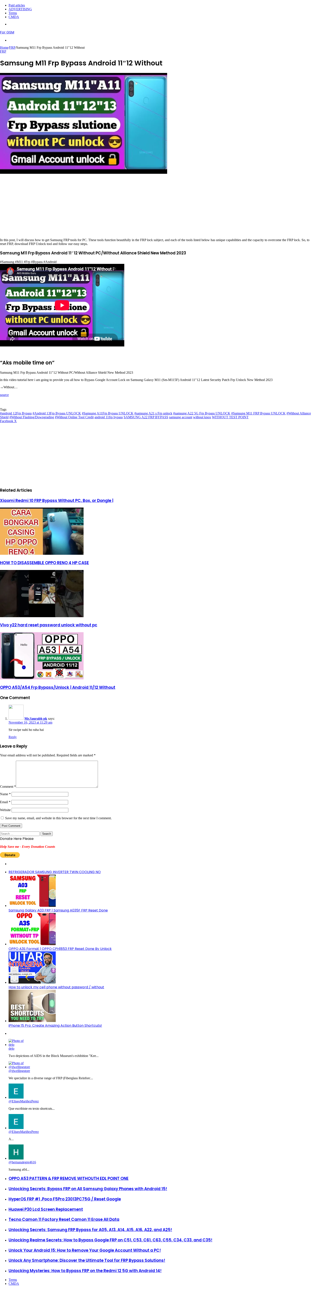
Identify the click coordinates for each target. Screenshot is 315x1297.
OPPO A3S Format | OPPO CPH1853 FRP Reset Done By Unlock (60, 948)
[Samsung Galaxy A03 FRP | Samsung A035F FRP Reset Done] (32, 905)
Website (5, 810)
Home (4, 47)
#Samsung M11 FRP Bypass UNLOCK (258, 413)
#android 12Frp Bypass (16, 413)
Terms (13, 13)
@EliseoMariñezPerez (24, 1101)
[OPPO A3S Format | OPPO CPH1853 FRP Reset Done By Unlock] (32, 944)
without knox (202, 417)
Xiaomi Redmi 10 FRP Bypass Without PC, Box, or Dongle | (56, 500)
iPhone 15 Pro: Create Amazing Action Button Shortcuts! (55, 1025)
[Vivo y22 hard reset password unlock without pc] (42, 616)
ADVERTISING (20, 9)
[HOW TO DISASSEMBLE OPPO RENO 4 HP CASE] (42, 553)
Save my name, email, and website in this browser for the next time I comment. (58, 818)
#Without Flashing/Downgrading (31, 417)
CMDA (14, 17)
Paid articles (17, 5)
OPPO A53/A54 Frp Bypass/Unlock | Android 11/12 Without (57, 687)
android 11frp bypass (108, 417)
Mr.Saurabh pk (35, 718)
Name (5, 794)
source (4, 395)
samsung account (180, 417)
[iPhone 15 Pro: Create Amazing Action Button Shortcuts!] (32, 1021)
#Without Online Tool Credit (74, 417)
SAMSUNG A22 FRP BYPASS (146, 417)
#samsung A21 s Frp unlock (153, 413)
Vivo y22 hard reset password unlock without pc (48, 625)
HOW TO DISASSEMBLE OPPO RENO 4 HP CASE (44, 563)
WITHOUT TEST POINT (230, 417)
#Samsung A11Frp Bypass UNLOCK (108, 413)
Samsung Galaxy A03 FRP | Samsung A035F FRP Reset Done (58, 910)
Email (5, 802)
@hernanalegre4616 (22, 1162)
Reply (13, 737)
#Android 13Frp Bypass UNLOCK (57, 413)
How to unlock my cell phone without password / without (56, 987)
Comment (8, 786)
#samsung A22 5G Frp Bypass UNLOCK (201, 413)
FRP (12, 47)
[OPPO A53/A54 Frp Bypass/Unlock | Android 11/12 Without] (42, 678)
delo (11, 1048)
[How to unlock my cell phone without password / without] (32, 982)
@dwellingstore (19, 1071)
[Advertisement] (128, 208)
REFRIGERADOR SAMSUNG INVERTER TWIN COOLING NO (55, 871)
